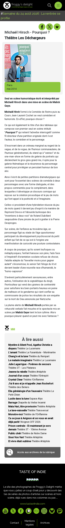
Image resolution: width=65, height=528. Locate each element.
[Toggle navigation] (58, 5)
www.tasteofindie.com (32, 503)
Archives (45, 522)
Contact (14, 522)
